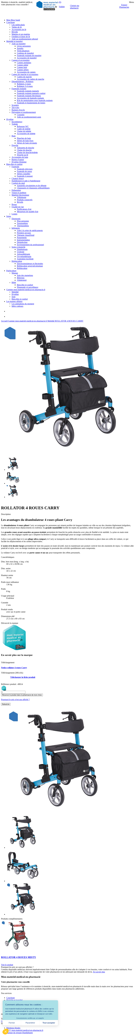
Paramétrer (30, 1023)
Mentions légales (13, 1028)
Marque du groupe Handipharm (19, 1033)
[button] (5, 1031)
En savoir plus (99, 972)
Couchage (10, 998)
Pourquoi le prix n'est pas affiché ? (15, 699)
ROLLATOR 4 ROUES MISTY (18, 957)
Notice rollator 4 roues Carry (14, 667)
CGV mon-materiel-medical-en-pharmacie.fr (24, 1030)
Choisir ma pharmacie (74, 6)
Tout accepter (49, 1023)
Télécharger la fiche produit (22, 677)
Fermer (12, 1023)
